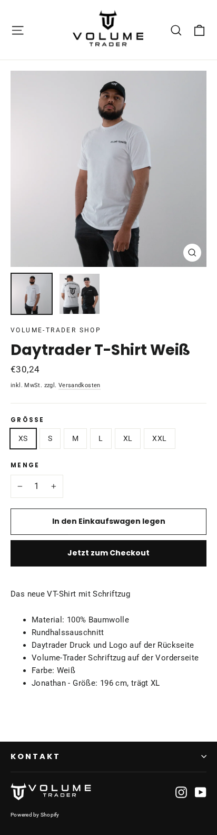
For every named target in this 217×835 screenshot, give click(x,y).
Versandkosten (79, 385)
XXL (159, 438)
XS (23, 438)
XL (128, 438)
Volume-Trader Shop (56, 330)
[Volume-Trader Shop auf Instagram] (181, 791)
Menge (25, 465)
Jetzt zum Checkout (108, 553)
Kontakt (36, 756)
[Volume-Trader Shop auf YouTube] (200, 791)
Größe (28, 420)
